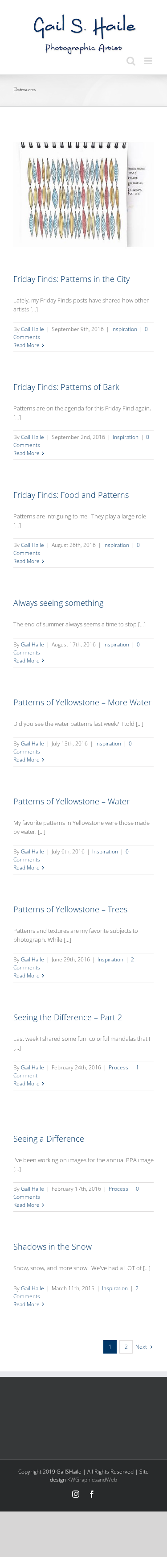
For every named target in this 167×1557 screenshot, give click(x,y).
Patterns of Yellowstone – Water (71, 801)
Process (118, 1067)
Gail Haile (32, 329)
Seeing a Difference (48, 1138)
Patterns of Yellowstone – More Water (82, 702)
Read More (26, 345)
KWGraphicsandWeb (92, 1479)
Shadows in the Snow (52, 1246)
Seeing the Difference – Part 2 (67, 1017)
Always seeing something (58, 602)
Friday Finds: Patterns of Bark (66, 386)
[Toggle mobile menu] (149, 61)
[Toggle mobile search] (130, 61)
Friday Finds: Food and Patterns (71, 494)
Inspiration (124, 329)
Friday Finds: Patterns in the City (71, 278)
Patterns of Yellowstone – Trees (70, 909)
